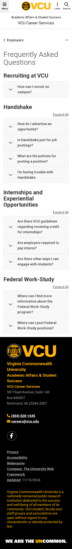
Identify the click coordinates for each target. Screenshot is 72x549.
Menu (5, 8)
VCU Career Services (36, 23)
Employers (15, 40)
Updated (14, 480)
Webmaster (16, 463)
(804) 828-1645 (23, 416)
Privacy (13, 452)
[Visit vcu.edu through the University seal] (36, 352)
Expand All (61, 115)
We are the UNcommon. (36, 541)
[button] (36, 89)
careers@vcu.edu (25, 421)
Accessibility (17, 458)
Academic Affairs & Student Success (36, 17)
